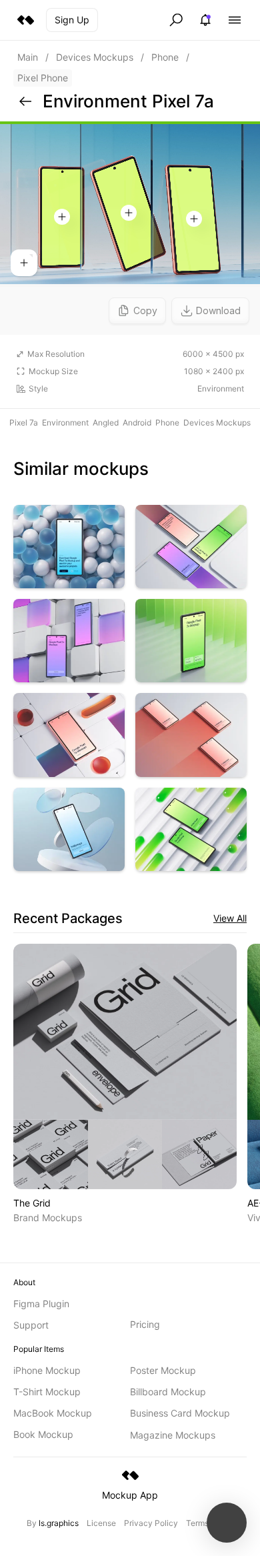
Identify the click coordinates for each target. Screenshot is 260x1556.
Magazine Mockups (172, 1435)
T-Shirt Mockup (47, 1391)
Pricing (145, 1324)
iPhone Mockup (47, 1370)
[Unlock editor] (130, 228)
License (101, 1523)
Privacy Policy (151, 1523)
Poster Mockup (163, 1370)
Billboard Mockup (168, 1391)
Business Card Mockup (180, 1413)
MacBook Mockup (52, 1413)
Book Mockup (43, 1434)
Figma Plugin (41, 1303)
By (53, 1523)
